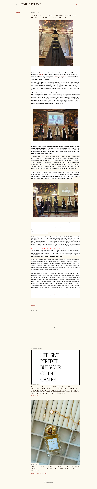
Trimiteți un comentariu (42, 395)
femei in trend (31, 4)
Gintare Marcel (55, 484)
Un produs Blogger (50, 482)
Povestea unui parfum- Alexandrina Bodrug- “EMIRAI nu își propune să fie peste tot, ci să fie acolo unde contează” (55, 468)
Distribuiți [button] (18, 12)
